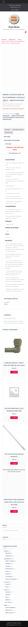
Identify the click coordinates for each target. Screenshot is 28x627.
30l (6, 304)
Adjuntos (6, 551)
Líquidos (7, 584)
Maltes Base (8, 610)
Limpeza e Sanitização (10, 579)
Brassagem (8, 563)
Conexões (7, 566)
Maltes (5, 605)
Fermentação (8, 576)
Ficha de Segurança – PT (15, 153)
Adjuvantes (8, 553)
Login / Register (15, 9)
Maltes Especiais (9, 612)
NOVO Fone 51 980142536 (15, 5)
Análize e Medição (9, 561)
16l (5, 304)
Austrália (7, 594)
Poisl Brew (14, 27)
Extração (7, 573)
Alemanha (7, 592)
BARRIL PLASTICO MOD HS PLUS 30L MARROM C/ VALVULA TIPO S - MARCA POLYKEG (14, 117)
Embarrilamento (9, 568)
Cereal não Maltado (10, 607)
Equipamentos (12, 39)
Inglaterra (7, 599)
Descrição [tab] (7, 129)
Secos (6, 586)
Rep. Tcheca (8, 602)
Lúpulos (6, 589)
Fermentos (6, 582)
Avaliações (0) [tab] (8, 132)
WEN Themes (18, 625)
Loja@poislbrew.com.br (15, 7)
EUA (6, 597)
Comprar (15, 372)
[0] (25, 34)
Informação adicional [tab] (18, 129)
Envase (19, 39)
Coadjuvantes (8, 555)
